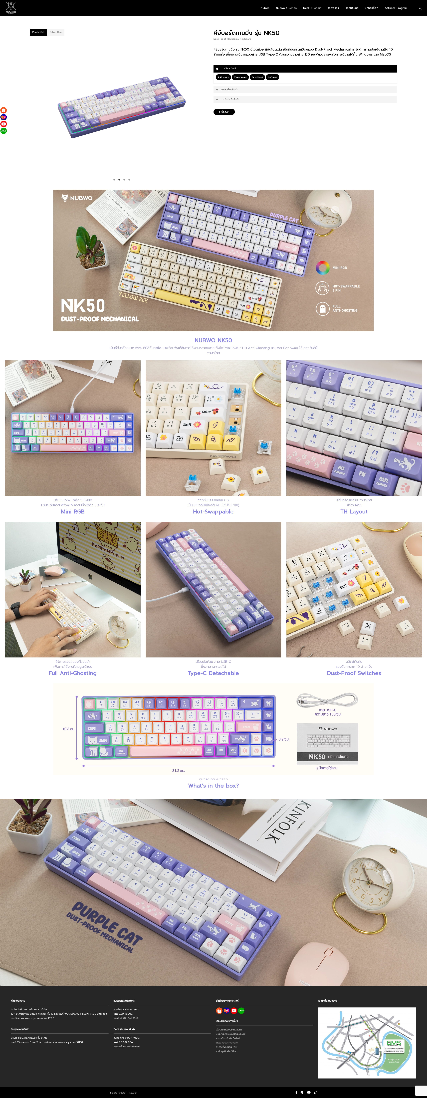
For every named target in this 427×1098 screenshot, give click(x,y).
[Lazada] (3, 117)
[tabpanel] (122, 109)
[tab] (38, 32)
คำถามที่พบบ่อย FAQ (226, 1047)
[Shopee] (3, 110)
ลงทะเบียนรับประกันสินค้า (228, 1038)
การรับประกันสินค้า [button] (230, 99)
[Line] (3, 131)
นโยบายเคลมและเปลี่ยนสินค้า (230, 1034)
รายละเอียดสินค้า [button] (229, 89)
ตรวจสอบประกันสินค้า (227, 1042)
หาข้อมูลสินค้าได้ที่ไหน (226, 1051)
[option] (122, 107)
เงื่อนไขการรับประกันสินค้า (229, 1029)
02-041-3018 (130, 1018)
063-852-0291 (131, 1046)
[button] (223, 77)
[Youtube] (3, 124)
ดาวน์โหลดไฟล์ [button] (228, 68)
